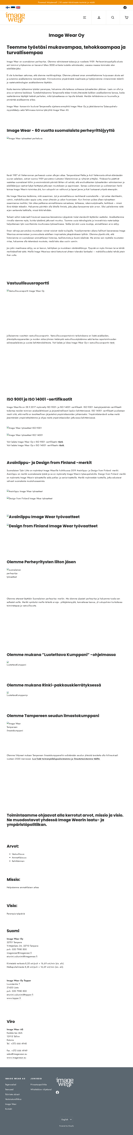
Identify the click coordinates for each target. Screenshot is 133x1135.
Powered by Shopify (66, 1126)
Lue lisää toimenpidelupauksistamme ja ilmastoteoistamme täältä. (66, 758)
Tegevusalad (10, 1084)
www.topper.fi (14, 998)
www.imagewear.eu (16, 1057)
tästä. (112, 342)
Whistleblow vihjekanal (41, 1089)
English (65, 1119)
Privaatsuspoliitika (39, 1084)
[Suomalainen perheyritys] (66, 577)
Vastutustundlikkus (13, 1099)
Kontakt (8, 1108)
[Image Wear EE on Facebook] (125, 7)
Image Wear (10, 1104)
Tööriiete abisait (12, 1094)
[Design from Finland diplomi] (66, 526)
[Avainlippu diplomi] (66, 516)
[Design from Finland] (66, 498)
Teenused (9, 1089)
